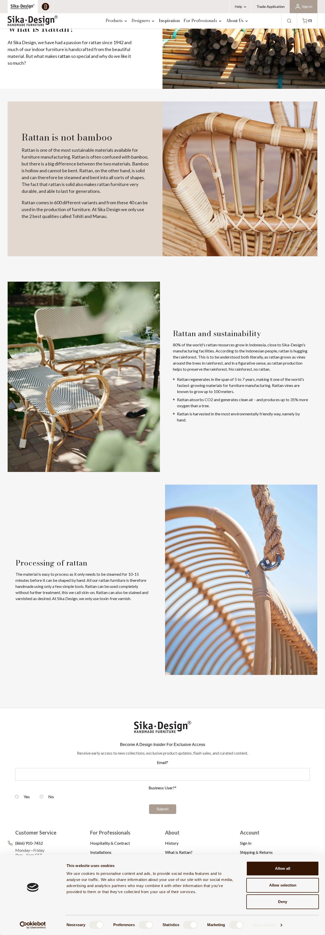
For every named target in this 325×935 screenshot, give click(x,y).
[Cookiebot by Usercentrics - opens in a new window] (33, 925)
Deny (282, 901)
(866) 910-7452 (29, 843)
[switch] (146, 925)
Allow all (282, 868)
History (171, 843)
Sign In (245, 843)
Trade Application (270, 6)
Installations (100, 852)
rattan (64, 56)
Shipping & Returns (256, 852)
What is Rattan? (178, 852)
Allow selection (282, 885)
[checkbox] (162, 797)
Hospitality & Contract (110, 843)
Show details (264, 925)
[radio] (22, 797)
